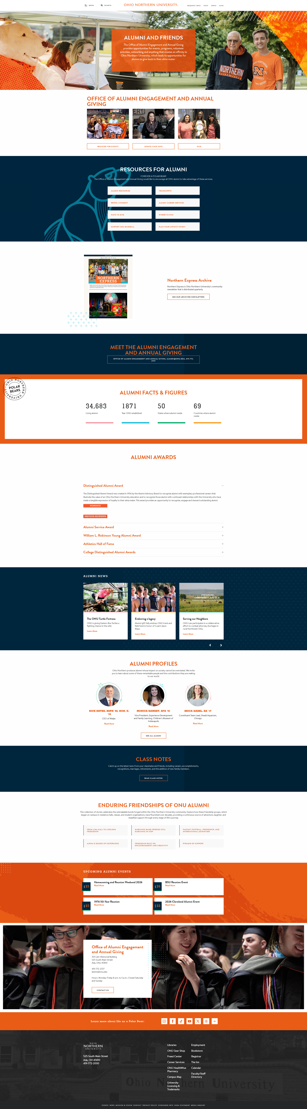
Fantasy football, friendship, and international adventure (201, 830)
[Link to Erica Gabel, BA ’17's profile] (198, 695)
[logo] (105, 1046)
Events (105, 1105)
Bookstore (197, 1050)
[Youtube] (189, 1021)
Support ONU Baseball (122, 227)
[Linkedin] (215, 1021)
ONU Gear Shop (176, 1050)
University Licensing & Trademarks (173, 1086)
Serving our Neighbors (195, 619)
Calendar (196, 1067)
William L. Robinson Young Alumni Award (112, 535)
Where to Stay (166, 215)
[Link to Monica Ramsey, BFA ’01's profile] (153, 695)
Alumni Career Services (171, 203)
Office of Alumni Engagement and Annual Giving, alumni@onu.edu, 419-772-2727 (153, 360)
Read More (109, 723)
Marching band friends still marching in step (150, 830)
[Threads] (206, 1021)
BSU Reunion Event (176, 882)
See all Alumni (153, 736)
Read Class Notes (153, 778)
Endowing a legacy (145, 619)
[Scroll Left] (210, 645)
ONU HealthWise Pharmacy (176, 1069)
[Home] (151, 5)
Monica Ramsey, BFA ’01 (153, 711)
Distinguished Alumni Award (103, 485)
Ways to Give (117, 215)
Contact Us (103, 990)
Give (221, 6)
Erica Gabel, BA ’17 (197, 711)
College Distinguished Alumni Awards (109, 552)
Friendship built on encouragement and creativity (151, 844)
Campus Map (174, 1076)
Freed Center (174, 1056)
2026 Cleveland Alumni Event (182, 902)
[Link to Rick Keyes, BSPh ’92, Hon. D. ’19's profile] (109, 695)
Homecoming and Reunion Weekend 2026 (118, 882)
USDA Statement (182, 1105)
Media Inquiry (198, 1105)
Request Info (194, 6)
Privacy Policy (150, 1105)
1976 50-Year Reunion (107, 902)
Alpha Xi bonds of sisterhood (103, 843)
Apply (213, 6)
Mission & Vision (124, 1105)
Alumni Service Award (98, 527)
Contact (137, 1105)
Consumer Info (165, 1105)
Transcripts (165, 191)
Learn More (92, 631)
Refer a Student (119, 203)
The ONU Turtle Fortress (101, 619)
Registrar (196, 1056)
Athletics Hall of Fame (98, 543)
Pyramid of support (193, 843)
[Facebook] (173, 1021)
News (112, 1105)
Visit (206, 6)
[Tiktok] (181, 1021)
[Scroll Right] (221, 645)
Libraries (172, 1045)
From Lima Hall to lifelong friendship (101, 830)
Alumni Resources (120, 191)
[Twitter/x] (198, 1021)
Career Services (176, 1062)
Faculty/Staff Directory (198, 1075)
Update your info (153, 146)
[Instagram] (164, 1021)
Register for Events (108, 146)
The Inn (195, 1062)
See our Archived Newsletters (188, 297)
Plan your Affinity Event (172, 227)
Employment (198, 1045)
